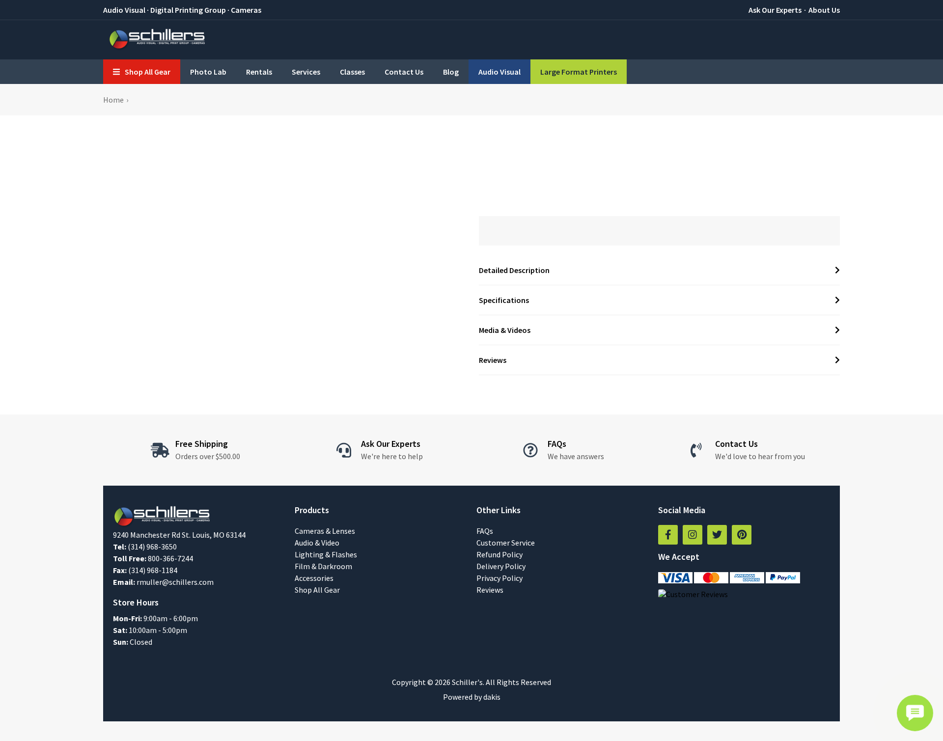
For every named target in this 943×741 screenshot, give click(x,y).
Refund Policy (499, 554)
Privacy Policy (499, 578)
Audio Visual (499, 72)
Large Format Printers (578, 72)
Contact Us (404, 72)
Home (113, 100)
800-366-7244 (170, 558)
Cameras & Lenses (325, 531)
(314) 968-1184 (152, 570)
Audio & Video (317, 543)
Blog (451, 72)
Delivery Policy (501, 566)
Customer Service (505, 543)
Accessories (314, 578)
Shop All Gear (317, 590)
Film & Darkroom (323, 566)
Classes (352, 72)
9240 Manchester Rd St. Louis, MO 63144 (179, 535)
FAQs (484, 531)
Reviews (489, 590)
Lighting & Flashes (326, 554)
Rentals (259, 72)
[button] (141, 71)
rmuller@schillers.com (175, 582)
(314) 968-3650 (152, 546)
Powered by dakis (471, 697)
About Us (824, 10)
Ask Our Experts (775, 10)
